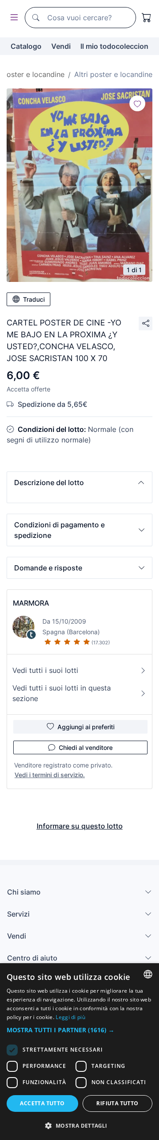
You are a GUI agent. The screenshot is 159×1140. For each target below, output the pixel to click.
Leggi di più (70, 1017)
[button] (79, 482)
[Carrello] (146, 17)
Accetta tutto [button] (42, 1103)
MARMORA (31, 603)
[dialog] (79, 1051)
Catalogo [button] (26, 46)
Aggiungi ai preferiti (85, 727)
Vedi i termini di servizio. (50, 774)
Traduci (34, 299)
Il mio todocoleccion (114, 46)
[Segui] (137, 103)
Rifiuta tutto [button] (117, 1103)
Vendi (61, 46)
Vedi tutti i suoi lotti (45, 670)
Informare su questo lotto (80, 826)
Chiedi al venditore (86, 747)
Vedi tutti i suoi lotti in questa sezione (61, 693)
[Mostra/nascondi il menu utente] (12, 17)
